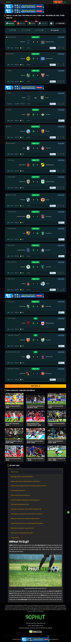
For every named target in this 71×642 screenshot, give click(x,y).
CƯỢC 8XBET (57, 2)
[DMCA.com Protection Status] (35, 631)
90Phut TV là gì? (14, 472)
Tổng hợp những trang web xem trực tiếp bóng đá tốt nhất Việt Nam (27, 523)
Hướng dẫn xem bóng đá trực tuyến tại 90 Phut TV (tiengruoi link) (26, 509)
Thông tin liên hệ (15, 537)
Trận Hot (27, 30)
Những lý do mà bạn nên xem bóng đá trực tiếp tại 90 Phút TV (25, 518)
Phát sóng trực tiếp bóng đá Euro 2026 (20, 504)
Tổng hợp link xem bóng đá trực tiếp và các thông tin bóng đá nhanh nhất (28, 485)
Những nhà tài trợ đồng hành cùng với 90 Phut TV (22, 528)
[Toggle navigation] (65, 2)
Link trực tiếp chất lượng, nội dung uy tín (20, 495)
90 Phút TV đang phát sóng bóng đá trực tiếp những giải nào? (25, 500)
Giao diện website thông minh (18, 490)
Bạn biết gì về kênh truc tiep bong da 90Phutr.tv (22, 476)
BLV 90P (40, 30)
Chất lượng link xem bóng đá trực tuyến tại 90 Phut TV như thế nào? (27, 514)
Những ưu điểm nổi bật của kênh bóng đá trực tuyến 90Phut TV (25, 481)
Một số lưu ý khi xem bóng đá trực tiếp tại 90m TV (22, 533)
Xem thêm (34, 386)
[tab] (10, 23)
